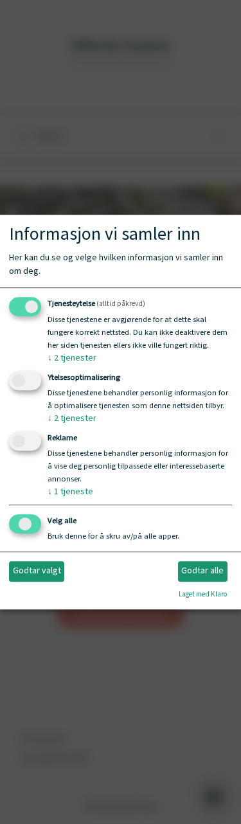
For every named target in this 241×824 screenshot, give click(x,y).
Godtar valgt (37, 571)
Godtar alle (202, 571)
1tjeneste (70, 491)
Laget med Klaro (203, 594)
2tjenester (72, 358)
